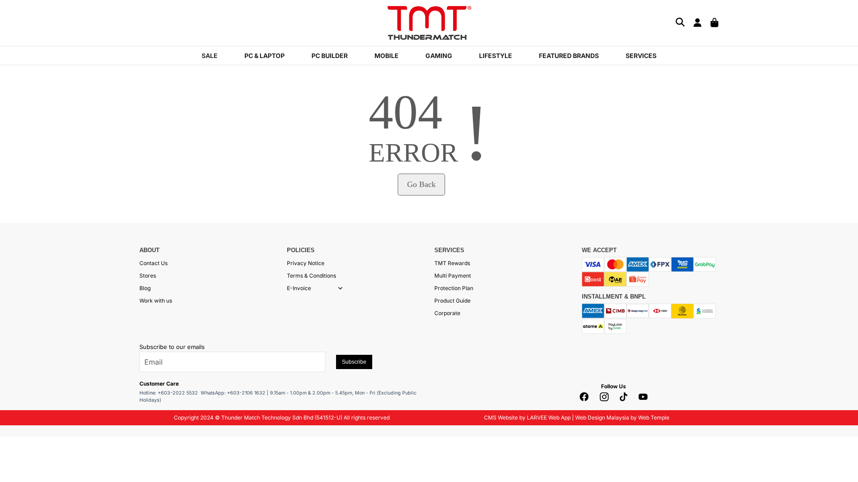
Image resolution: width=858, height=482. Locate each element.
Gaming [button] (438, 55)
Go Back (421, 184)
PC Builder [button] (329, 55)
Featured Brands (569, 55)
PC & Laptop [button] (264, 55)
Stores (147, 275)
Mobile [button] (386, 55)
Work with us (155, 300)
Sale (210, 55)
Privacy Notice (305, 263)
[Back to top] (18, 466)
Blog (145, 288)
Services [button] (641, 55)
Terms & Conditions (311, 275)
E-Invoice (299, 288)
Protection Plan (453, 288)
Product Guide (452, 300)
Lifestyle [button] (495, 55)
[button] (340, 288)
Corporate (447, 313)
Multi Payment (452, 275)
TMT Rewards (452, 263)
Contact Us (153, 263)
